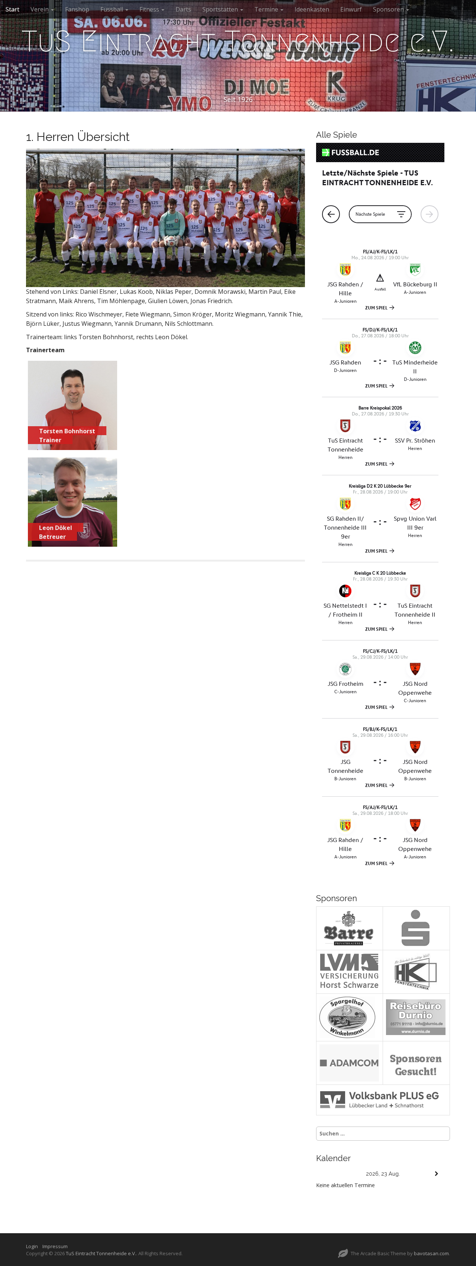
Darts (183, 9)
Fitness (150, 9)
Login (33, 1246)
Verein (40, 9)
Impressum (55, 1246)
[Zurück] (329, 1174)
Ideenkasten (312, 9)
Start (12, 9)
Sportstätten (220, 9)
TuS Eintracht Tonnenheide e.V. (238, 41)
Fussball (112, 9)
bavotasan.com (431, 1253)
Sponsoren (389, 9)
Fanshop (77, 9)
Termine (267, 9)
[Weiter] (436, 1174)
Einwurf (351, 9)
